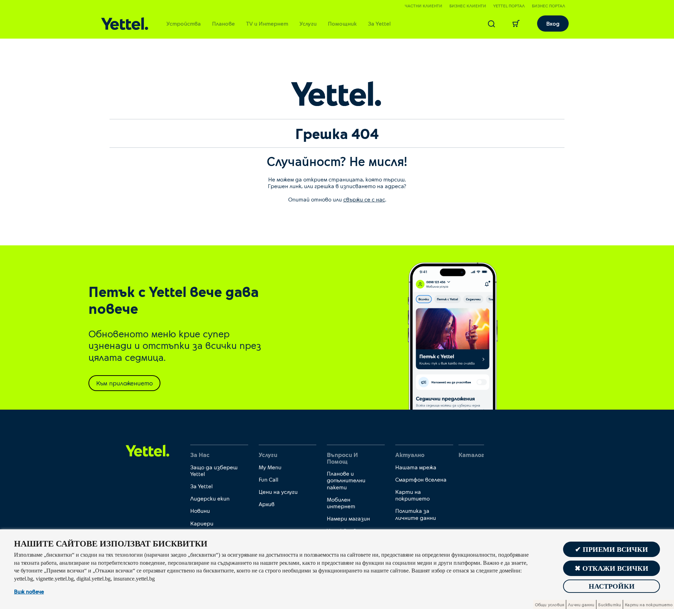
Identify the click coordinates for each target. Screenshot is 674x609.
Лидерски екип (210, 498)
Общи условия (549, 604)
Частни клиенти (423, 5)
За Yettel (379, 23)
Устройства (183, 23)
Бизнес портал (548, 5)
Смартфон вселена (421, 479)
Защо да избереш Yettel (214, 470)
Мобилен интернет (341, 502)
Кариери (201, 523)
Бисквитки (609, 604)
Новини (200, 510)
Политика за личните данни (415, 514)
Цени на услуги (278, 491)
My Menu (270, 467)
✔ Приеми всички (611, 549)
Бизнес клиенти (467, 5)
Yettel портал (509, 5)
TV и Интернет (267, 23)
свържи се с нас (364, 199)
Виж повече (29, 591)
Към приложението (124, 383)
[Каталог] (124, 23)
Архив (267, 504)
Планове (223, 23)
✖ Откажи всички (611, 568)
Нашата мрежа (415, 467)
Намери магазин (348, 518)
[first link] (148, 450)
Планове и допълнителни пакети (346, 480)
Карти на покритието (412, 495)
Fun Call (268, 479)
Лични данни (581, 604)
